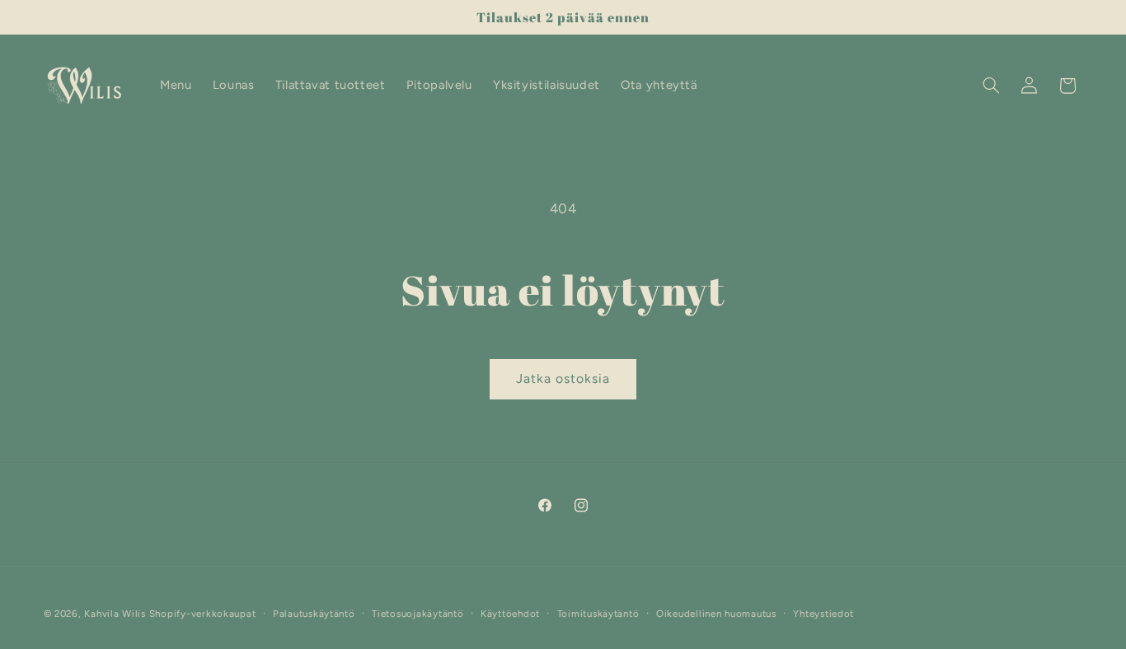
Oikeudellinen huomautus (716, 613)
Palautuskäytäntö (314, 613)
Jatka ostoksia (563, 378)
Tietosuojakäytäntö (417, 613)
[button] (991, 86)
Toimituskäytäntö (598, 613)
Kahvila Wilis (115, 613)
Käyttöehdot (510, 613)
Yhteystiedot (823, 613)
